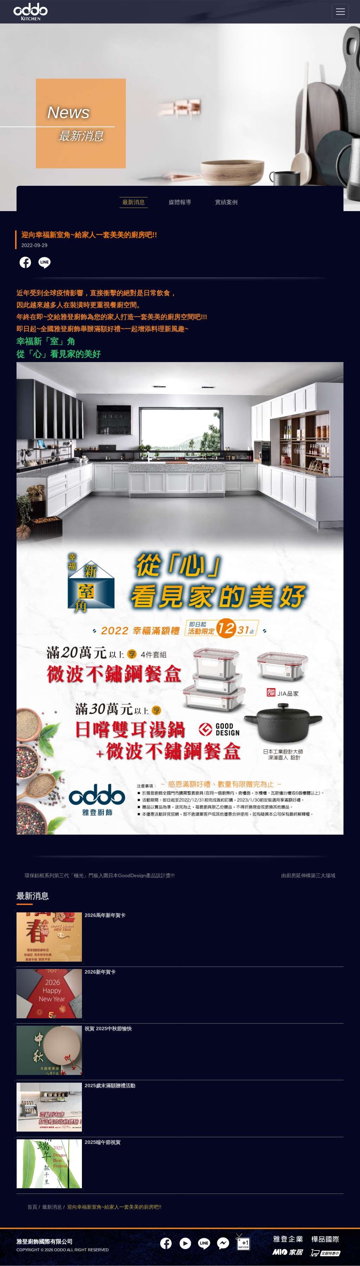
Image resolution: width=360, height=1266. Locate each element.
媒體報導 (180, 202)
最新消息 (133, 202)
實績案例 (226, 202)
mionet (325, 1252)
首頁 (32, 1207)
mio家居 (288, 1252)
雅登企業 (288, 1240)
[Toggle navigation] (340, 11)
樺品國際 (325, 1240)
